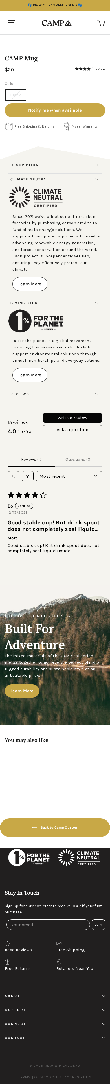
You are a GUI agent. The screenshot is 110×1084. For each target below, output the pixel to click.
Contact (15, 1038)
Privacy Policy (47, 1077)
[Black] (38, 773)
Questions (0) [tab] (78, 459)
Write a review (73, 417)
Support (16, 1010)
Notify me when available (55, 110)
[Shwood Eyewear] (56, 23)
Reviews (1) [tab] (31, 459)
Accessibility (78, 1077)
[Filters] (28, 476)
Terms (24, 1077)
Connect (15, 1024)
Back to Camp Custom (58, 827)
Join (98, 924)
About (12, 996)
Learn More (29, 283)
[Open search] (13, 476)
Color (10, 83)
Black (15, 95)
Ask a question (73, 429)
